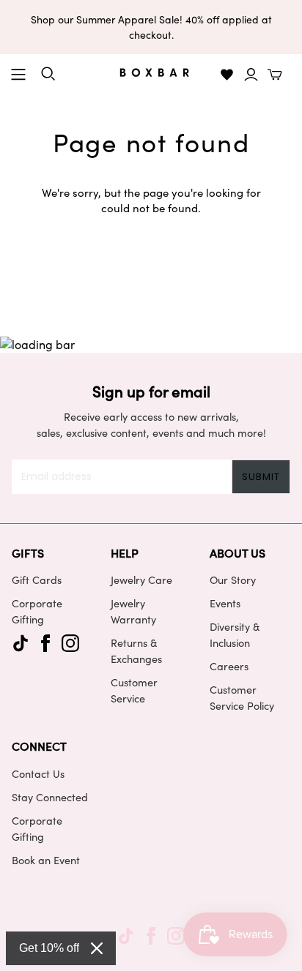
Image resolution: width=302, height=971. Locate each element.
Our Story (233, 579)
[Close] (97, 948)
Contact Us (38, 773)
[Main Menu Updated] (18, 75)
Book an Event (46, 859)
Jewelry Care (141, 579)
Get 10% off (49, 948)
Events (225, 603)
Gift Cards (37, 579)
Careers (229, 666)
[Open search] (48, 74)
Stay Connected (50, 797)
